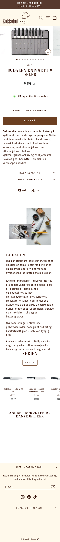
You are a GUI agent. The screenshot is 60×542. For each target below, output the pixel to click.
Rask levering (30, 172)
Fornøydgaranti (30, 179)
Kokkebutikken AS (29, 507)
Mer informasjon (29, 467)
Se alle (30, 362)
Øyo (30, 65)
